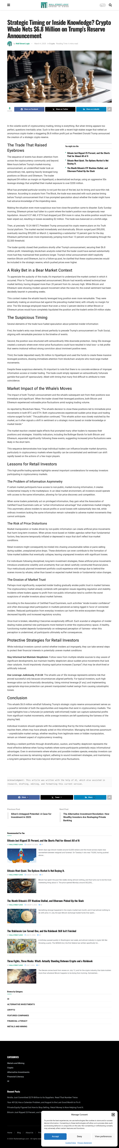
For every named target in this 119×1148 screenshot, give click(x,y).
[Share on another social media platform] (109, 109)
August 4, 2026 (31, 905)
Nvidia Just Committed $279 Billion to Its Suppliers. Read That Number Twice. (42, 1097)
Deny (79, 1136)
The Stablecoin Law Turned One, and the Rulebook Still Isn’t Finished (41, 931)
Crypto (52, 43)
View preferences (103, 1136)
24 (42, 875)
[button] (113, 1114)
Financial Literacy (17, 1021)
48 (41, 905)
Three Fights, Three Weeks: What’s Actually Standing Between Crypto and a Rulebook (50, 961)
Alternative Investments (21, 1004)
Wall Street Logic (23, 43)
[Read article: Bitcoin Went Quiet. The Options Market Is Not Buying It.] (21, 886)
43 (40, 935)
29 (42, 845)
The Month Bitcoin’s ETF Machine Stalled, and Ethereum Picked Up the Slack (87, 169)
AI (8, 998)
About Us (29, 1132)
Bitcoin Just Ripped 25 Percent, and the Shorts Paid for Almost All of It (88, 154)
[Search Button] (110, 5)
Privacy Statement (84, 1142)
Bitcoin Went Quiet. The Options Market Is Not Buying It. (87, 162)
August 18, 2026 (32, 875)
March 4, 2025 (40, 43)
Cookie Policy (70, 1142)
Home (9, 1132)
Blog (19, 1132)
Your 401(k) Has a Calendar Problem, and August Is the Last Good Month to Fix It (43, 1102)
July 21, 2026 (31, 935)
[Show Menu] (8, 5)
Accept (55, 1136)
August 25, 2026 (32, 845)
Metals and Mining (17, 1026)
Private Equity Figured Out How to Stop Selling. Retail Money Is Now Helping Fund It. (45, 1107)
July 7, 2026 (30, 965)
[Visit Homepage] (54, 5)
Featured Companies (18, 1015)
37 (39, 965)
